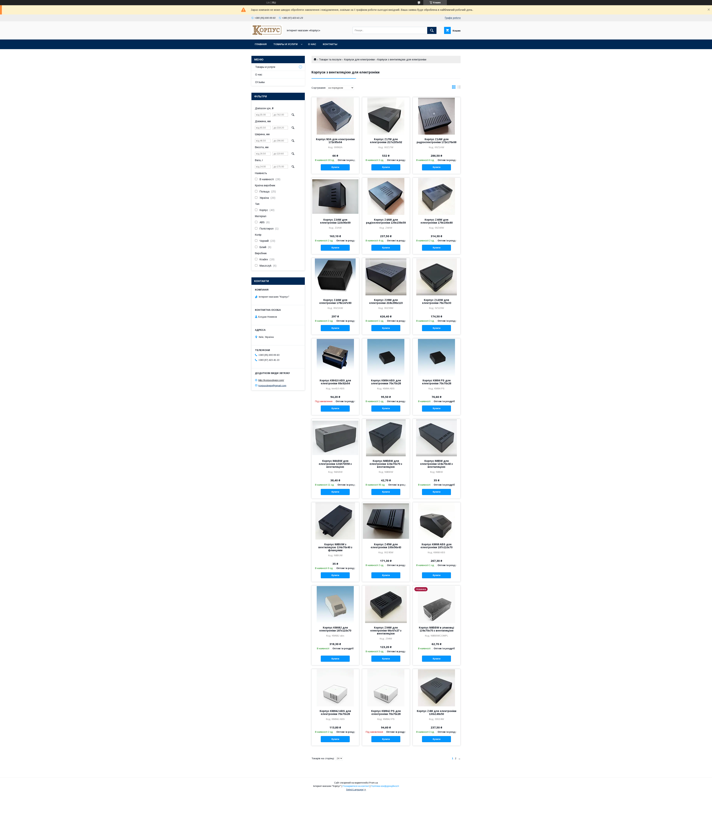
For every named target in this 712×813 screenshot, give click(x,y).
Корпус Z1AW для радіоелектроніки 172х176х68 (436, 141)
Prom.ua (373, 782)
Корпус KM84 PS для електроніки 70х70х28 (436, 382)
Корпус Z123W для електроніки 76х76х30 (436, 301)
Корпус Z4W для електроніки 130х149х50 (436, 712)
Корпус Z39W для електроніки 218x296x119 (386, 301)
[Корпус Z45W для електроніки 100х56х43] (386, 521)
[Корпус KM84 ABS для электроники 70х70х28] (386, 357)
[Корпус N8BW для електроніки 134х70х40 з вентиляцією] (436, 437)
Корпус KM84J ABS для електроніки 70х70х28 (335, 712)
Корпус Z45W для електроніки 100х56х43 (386, 546)
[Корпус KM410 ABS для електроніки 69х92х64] (335, 357)
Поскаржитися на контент (356, 786)
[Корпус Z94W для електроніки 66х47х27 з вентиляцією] (386, 604)
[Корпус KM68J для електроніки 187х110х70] (335, 604)
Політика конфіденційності (385, 786)
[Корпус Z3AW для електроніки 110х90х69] (335, 196)
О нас (312, 44)
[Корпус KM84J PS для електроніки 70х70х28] (386, 687)
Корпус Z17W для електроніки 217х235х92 (386, 141)
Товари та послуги (330, 59)
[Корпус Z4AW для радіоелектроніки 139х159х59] (386, 196)
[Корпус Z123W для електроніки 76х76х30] (436, 276)
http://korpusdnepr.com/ (271, 380)
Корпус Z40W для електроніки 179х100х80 (437, 221)
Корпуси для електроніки (359, 59)
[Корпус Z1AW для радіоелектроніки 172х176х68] (436, 115)
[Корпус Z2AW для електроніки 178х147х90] (335, 276)
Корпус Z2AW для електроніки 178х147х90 (335, 301)
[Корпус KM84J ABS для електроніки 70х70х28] (335, 687)
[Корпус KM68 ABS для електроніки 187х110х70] (436, 521)
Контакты (330, 44)
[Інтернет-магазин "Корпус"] (266, 34)
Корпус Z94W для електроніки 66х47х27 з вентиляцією (385, 630)
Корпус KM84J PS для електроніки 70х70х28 (386, 712)
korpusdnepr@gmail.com (272, 385)
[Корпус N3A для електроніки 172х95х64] (335, 115)
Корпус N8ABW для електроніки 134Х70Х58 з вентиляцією (335, 463)
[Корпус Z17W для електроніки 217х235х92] (386, 115)
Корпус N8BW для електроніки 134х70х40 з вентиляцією (436, 463)
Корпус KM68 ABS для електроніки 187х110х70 (436, 546)
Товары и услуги (285, 44)
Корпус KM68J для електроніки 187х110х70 (335, 629)
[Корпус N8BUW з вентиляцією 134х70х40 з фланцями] (335, 521)
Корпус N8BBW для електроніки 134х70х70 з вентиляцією (386, 463)
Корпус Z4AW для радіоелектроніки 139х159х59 (386, 221)
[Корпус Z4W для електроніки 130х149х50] (436, 687)
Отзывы (260, 82)
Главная (261, 44)
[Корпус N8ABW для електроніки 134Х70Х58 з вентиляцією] (335, 437)
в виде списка (459, 87)
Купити (335, 167)
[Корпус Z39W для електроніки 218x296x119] (386, 276)
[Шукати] (431, 30)
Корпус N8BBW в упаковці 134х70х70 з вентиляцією (436, 629)
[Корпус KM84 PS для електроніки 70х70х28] (436, 357)
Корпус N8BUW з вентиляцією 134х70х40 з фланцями (335, 547)
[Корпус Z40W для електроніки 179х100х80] (436, 196)
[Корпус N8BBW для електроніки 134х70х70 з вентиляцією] (386, 437)
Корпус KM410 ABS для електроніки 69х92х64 (335, 382)
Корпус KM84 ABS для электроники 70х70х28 (386, 382)
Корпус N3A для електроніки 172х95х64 (335, 141)
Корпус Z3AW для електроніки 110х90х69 (335, 221)
